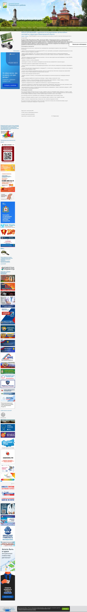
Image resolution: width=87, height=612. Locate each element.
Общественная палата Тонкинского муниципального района (69, 30)
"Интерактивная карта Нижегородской (8, 140)
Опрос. (2, 248)
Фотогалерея (16, 50)
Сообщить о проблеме (10, 85)
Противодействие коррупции (42, 27)
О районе (2, 27)
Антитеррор (80, 27)
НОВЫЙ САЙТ (53, 30)
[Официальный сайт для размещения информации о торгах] (8, 351)
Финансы (29, 27)
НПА (34, 27)
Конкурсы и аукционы (72, 27)
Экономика (8, 27)
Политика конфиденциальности (9, 608)
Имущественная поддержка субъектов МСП (24, 30)
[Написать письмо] (14, 7)
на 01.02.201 (3, 263)
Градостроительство (62, 27)
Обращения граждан (53, 27)
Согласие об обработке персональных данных (27, 609)
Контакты (36, 30)
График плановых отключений (6, 410)
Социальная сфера (15, 27)
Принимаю (65, 608)
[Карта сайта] (19, 7)
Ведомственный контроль (44, 30)
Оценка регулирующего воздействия (7, 30)
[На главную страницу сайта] (9, 7)
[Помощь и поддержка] (8, 345)
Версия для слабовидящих (79, 44)
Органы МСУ (23, 27)
